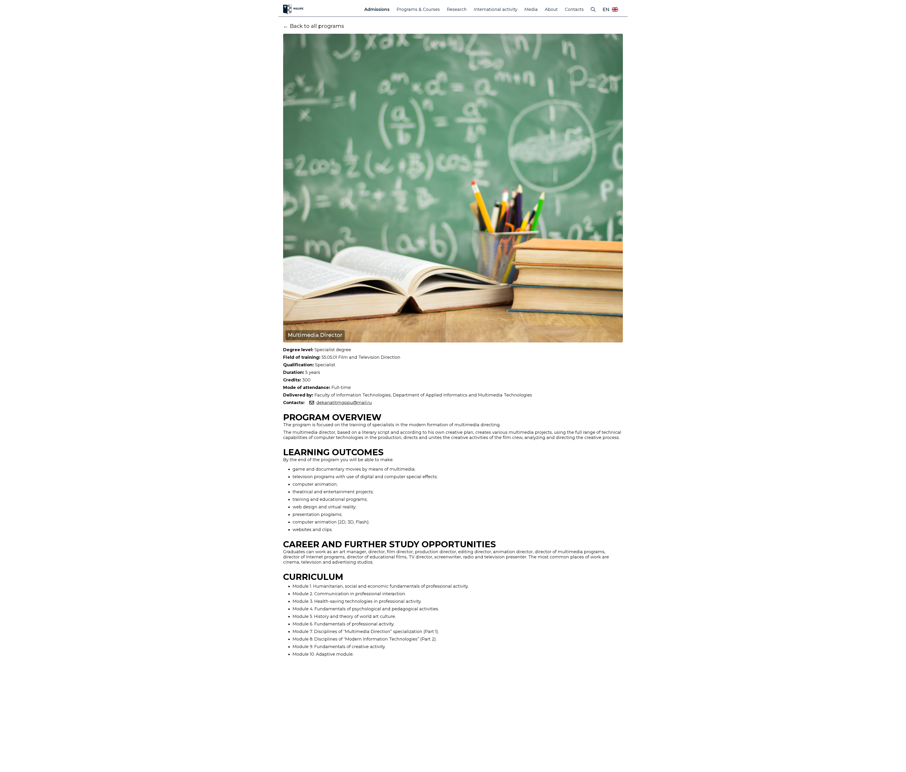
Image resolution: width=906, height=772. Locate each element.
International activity (495, 9)
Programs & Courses (418, 9)
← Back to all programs (313, 26)
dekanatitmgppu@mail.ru (344, 402)
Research (457, 9)
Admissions (377, 9)
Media (531, 9)
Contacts (574, 9)
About (551, 9)
